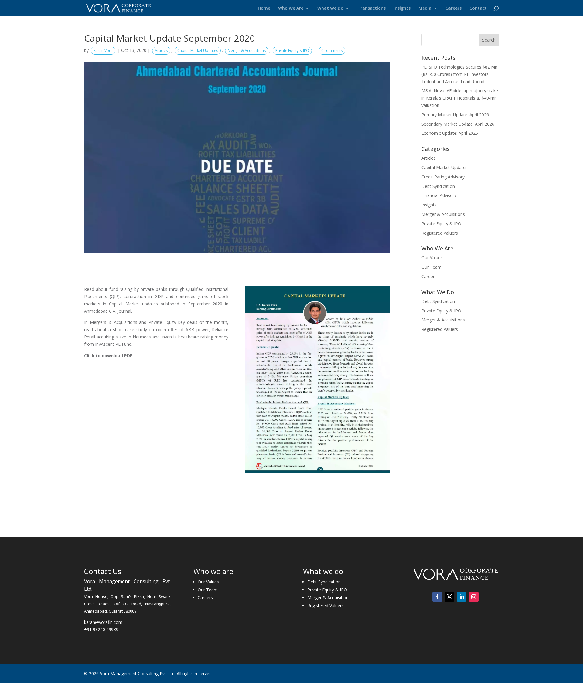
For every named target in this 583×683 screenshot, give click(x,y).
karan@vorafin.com (103, 622)
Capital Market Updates (197, 50)
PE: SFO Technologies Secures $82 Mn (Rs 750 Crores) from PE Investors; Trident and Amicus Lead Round (459, 74)
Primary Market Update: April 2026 (455, 114)
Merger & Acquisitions (247, 50)
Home (264, 8)
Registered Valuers (439, 233)
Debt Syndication (438, 186)
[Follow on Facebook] (437, 597)
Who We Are (290, 8)
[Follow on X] (449, 597)
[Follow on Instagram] (474, 597)
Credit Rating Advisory (443, 177)
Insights (402, 8)
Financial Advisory (438, 195)
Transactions (371, 8)
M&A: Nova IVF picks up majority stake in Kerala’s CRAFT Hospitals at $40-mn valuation (459, 98)
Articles (161, 50)
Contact (478, 8)
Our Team (431, 267)
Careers (453, 8)
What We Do (330, 8)
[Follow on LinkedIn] (461, 597)
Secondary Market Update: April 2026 (457, 124)
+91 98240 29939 (101, 629)
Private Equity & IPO (292, 50)
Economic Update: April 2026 (449, 133)
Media (424, 8)
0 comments (332, 50)
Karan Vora (103, 50)
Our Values (432, 257)
